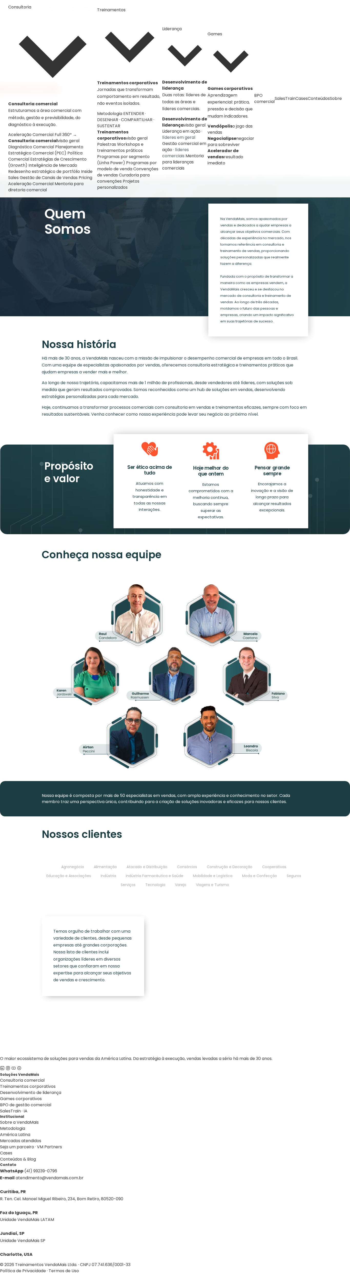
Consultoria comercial (22, 1080)
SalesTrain (285, 98)
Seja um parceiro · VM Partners (31, 1147)
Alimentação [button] (105, 866)
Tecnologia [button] (155, 884)
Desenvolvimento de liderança (30, 1093)
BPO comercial (264, 98)
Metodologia (12, 1128)
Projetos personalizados (118, 184)
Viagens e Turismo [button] (212, 884)
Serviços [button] (128, 884)
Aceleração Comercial (31, 184)
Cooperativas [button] (274, 866)
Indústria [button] (108, 875)
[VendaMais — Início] (175, 1019)
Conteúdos (319, 98)
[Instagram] (8, 1069)
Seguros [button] (294, 875)
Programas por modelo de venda (127, 166)
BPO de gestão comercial (25, 1105)
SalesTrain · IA (13, 1111)
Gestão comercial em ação (184, 150)
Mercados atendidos (20, 1141)
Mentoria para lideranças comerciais (183, 162)
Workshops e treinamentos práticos (120, 147)
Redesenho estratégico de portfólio (44, 171)
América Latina (15, 1135)
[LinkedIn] (2, 1069)
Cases (301, 98)
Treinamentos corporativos (28, 1086)
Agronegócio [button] (72, 866)
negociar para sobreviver (231, 141)
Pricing (85, 178)
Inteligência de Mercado (52, 165)
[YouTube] (13, 1069)
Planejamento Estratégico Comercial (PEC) (45, 150)
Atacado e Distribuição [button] (147, 866)
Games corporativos (21, 1099)
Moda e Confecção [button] (259, 875)
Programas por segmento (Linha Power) (123, 160)
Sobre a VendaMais (19, 1122)
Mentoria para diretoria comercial (46, 187)
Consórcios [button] (187, 866)
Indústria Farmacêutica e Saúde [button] (154, 875)
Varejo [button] (180, 884)
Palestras (106, 144)
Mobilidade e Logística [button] (212, 875)
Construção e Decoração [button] (229, 866)
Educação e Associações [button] (68, 875)
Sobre (336, 98)
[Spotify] (19, 1069)
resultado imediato (225, 157)
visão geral (43, 141)
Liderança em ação (182, 134)
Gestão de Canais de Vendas (49, 178)
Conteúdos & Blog (18, 1159)
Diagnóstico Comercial (31, 147)
